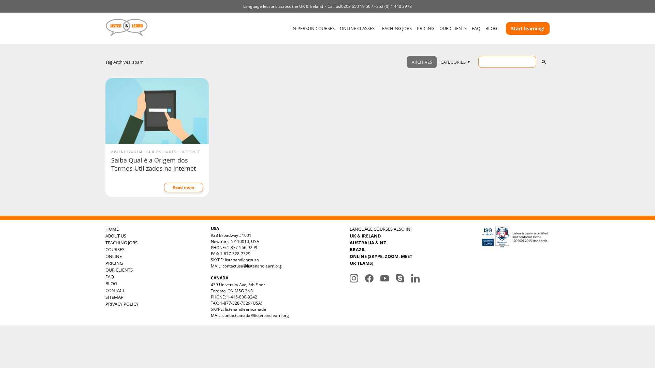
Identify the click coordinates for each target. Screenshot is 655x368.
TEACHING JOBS (396, 28)
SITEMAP (114, 297)
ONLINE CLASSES (357, 28)
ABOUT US (115, 236)
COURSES (115, 249)
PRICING (425, 28)
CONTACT (115, 290)
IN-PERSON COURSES (313, 28)
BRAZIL (357, 249)
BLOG (491, 28)
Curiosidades (161, 152)
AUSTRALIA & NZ (368, 243)
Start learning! (527, 28)
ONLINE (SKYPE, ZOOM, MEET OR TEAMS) (381, 259)
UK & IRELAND (365, 236)
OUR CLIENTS (453, 28)
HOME (112, 229)
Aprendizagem (127, 152)
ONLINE (113, 256)
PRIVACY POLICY (122, 304)
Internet (190, 152)
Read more (183, 187)
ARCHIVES (422, 62)
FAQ (476, 28)
